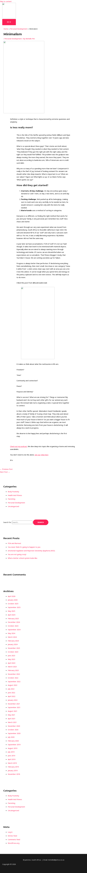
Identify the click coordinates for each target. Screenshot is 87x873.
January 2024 (12, 644)
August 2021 (12, 711)
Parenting (11, 499)
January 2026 (12, 600)
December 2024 (14, 622)
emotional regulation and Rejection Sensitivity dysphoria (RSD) (31, 550)
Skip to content (6, 1)
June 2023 (11, 655)
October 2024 (13, 626)
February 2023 (13, 670)
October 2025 (13, 603)
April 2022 (11, 696)
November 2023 (14, 648)
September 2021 (14, 707)
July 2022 (11, 689)
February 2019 (13, 767)
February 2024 (13, 641)
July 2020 (11, 737)
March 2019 (12, 763)
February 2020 (13, 741)
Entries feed (12, 836)
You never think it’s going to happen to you (24, 547)
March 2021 (12, 722)
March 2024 (12, 637)
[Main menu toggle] (9, 22)
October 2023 (13, 652)
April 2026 (11, 596)
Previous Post (6, 469)
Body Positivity (13, 491)
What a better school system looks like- (23, 558)
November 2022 (14, 674)
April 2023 (11, 663)
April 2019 (11, 759)
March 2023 (12, 666)
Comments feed (14, 839)
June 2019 (11, 755)
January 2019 (12, 770)
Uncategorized (13, 506)
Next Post (5, 472)
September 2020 (14, 733)
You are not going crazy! (17, 554)
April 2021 (11, 718)
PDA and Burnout (14, 543)
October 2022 (13, 678)
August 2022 (12, 685)
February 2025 (13, 618)
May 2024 (11, 633)
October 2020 (13, 729)
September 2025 (14, 607)
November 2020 (14, 726)
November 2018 (14, 774)
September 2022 (14, 681)
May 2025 (11, 611)
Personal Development (13, 38)
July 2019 (11, 752)
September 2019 (14, 744)
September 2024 (14, 629)
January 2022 (12, 700)
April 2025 (11, 615)
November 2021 (14, 704)
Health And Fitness (15, 495)
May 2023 (11, 659)
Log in (10, 832)
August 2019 (12, 748)
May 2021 (11, 715)
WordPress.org (13, 843)
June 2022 (11, 692)
